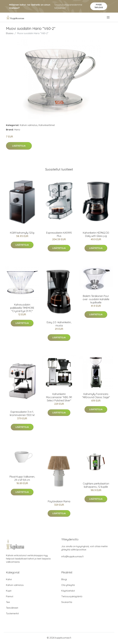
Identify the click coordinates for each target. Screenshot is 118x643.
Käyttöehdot (68, 590)
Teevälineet (12, 607)
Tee (8, 602)
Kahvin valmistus (28, 125)
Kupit (8, 590)
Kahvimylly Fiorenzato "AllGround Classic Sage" (96, 395)
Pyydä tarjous (98, 6)
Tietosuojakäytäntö (71, 596)
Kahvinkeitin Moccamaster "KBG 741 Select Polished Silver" (59, 397)
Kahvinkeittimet (47, 125)
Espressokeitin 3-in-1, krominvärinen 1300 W (22, 413)
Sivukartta (66, 602)
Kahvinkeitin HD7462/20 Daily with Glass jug (96, 234)
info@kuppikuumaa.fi (72, 556)
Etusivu (9, 33)
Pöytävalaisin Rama (59, 501)
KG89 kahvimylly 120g (22, 232)
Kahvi (9, 579)
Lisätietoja (19, 145)
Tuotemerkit (12, 613)
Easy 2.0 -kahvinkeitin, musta (59, 324)
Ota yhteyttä (68, 585)
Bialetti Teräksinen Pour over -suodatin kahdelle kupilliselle (96, 299)
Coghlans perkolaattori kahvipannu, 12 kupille (96, 485)
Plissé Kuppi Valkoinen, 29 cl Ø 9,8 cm (22, 478)
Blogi (64, 579)
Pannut (9, 596)
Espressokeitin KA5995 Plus (59, 234)
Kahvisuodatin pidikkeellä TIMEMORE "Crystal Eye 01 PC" (22, 308)
